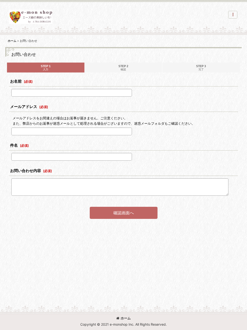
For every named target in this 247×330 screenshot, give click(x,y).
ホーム (126, 318)
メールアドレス (23, 106)
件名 (14, 145)
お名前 (16, 81)
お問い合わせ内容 (25, 170)
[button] (232, 15)
